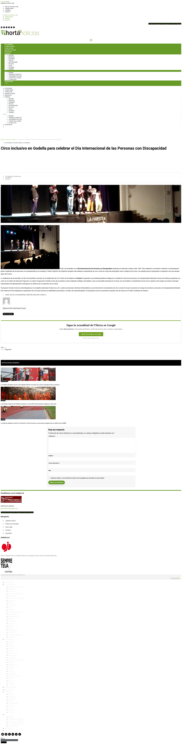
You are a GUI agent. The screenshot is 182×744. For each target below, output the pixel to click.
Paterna (3, 400)
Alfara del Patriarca (15, 594)
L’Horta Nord (9, 46)
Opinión (10, 72)
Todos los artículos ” (8, 314)
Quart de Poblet (14, 676)
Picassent (12, 673)
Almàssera (12, 596)
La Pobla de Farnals (15, 612)
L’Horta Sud (9, 48)
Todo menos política (15, 76)
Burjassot (11, 600)
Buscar (7, 83)
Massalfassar (13, 614)
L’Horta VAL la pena (15, 723)
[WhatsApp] (14, 27)
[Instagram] (4, 27)
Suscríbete (8, 10)
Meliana (11, 619)
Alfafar (11, 651)
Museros (11, 623)
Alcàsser (11, 646)
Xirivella (11, 685)
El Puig (11, 603)
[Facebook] (1, 27)
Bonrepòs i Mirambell (16, 598)
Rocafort (11, 632)
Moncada (11, 621)
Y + (6, 71)
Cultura (11, 55)
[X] (11, 27)
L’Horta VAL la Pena (14, 78)
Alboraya (11, 589)
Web (50, 470)
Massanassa (12, 664)
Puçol (10, 628)
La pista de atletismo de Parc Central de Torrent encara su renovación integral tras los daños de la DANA (33, 423)
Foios (10, 607)
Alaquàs (11, 641)
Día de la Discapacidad (17, 295)
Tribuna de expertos (15, 74)
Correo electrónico (54, 463)
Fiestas (10, 60)
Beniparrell (12, 653)
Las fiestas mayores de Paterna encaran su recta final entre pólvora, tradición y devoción (28, 404)
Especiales (8, 52)
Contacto (7, 12)
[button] (91, 154)
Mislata (11, 666)
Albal (10, 644)
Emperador (12, 605)
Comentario (52, 436)
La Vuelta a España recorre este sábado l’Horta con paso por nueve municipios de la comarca (30, 385)
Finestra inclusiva (33, 295)
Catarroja (11, 657)
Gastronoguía (13, 62)
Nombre (51, 455)
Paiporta (11, 669)
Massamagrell (13, 616)
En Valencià (9, 81)
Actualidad (9, 44)
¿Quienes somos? (9, 8)
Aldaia (10, 648)
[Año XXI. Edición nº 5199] (11, 6)
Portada (2, 139)
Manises (11, 662)
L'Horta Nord (8, 139)
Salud (10, 65)
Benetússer (12, 655)
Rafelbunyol (12, 630)
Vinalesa (11, 637)
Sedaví (10, 678)
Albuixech (12, 591)
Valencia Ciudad (10, 50)
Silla (10, 680)
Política (11, 64)
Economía (11, 59)
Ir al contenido (5, 1)
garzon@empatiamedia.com (9, 508)
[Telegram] (9, 27)
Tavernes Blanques (15, 635)
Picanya (11, 671)
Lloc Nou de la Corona (16, 660)
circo (7, 295)
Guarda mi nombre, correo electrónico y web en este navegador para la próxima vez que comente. (78, 478)
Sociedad (11, 67)
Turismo (11, 69)
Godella (14, 139)
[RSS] (6, 27)
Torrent (3, 419)
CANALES (8, 692)
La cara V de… (12, 79)
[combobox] (9, 740)
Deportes (11, 57)
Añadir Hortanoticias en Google (91, 334)
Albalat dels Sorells (15, 587)
